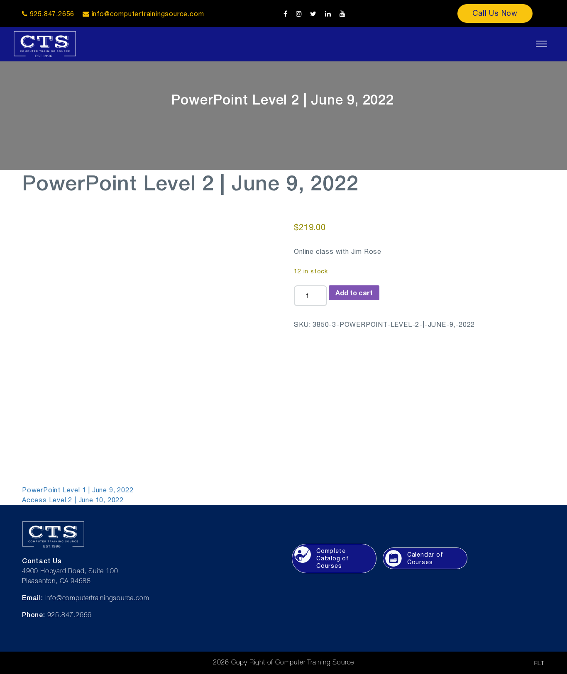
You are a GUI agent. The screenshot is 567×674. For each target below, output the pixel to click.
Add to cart (354, 293)
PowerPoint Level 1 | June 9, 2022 (77, 490)
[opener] (541, 44)
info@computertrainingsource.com (148, 13)
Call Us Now (495, 13)
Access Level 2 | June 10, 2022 (73, 500)
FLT (539, 663)
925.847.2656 (51, 13)
